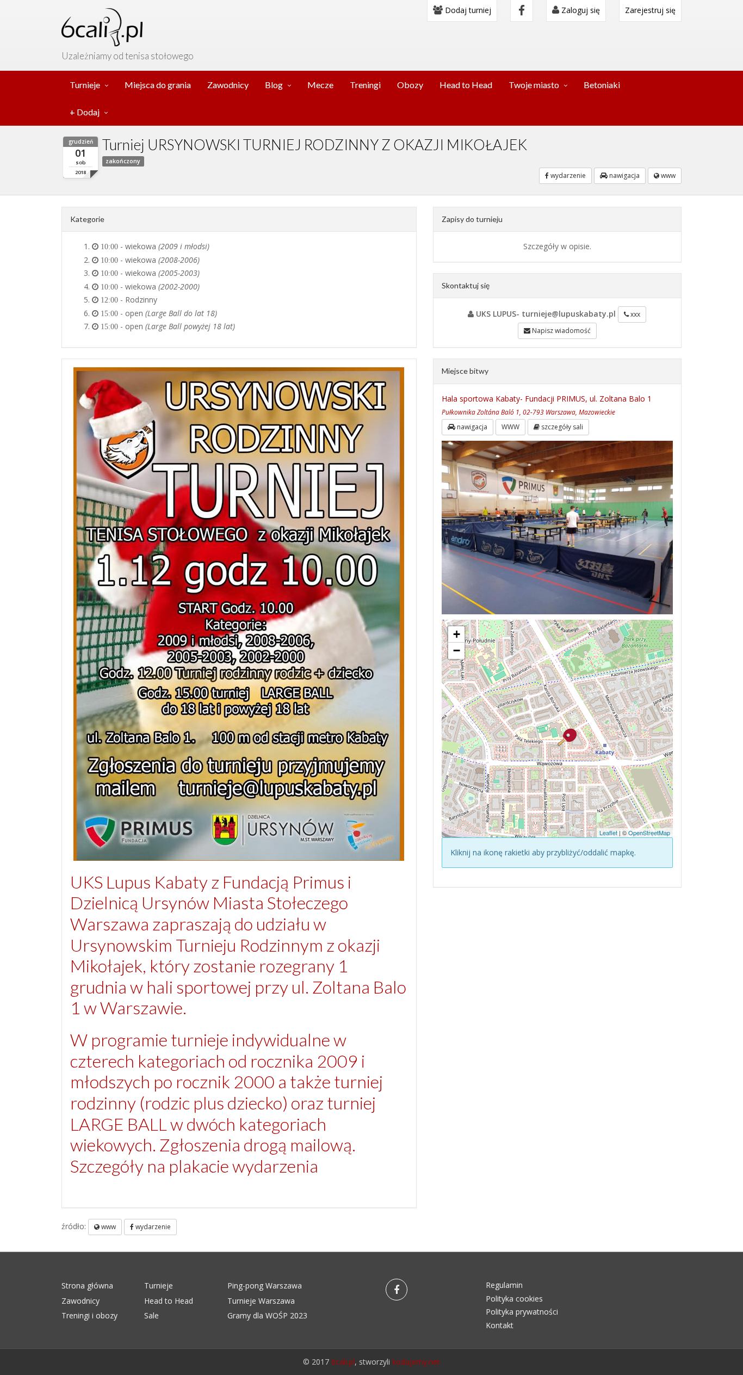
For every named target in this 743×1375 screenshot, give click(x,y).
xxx (634, 314)
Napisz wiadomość (560, 330)
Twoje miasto (534, 84)
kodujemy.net (416, 1361)
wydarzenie (567, 175)
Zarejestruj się (650, 10)
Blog (274, 84)
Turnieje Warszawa (261, 1301)
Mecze (320, 84)
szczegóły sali (561, 426)
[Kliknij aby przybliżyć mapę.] (567, 737)
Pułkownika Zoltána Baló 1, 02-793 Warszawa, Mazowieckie (528, 412)
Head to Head (465, 84)
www (667, 175)
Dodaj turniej (467, 10)
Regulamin (504, 1285)
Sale (151, 1315)
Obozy (410, 84)
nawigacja (624, 175)
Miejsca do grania (158, 84)
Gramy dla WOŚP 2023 (267, 1315)
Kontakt (499, 1325)
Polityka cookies (514, 1298)
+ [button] (456, 634)
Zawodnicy (228, 84)
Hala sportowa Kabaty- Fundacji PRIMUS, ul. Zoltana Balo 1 (547, 398)
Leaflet (608, 832)
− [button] (456, 650)
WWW (510, 426)
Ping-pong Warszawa (264, 1285)
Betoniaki (602, 84)
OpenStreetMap (649, 832)
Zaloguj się (579, 10)
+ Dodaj (85, 112)
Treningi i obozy (89, 1315)
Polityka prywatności (522, 1311)
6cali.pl (343, 1361)
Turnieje (85, 84)
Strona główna (87, 1285)
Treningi (365, 84)
